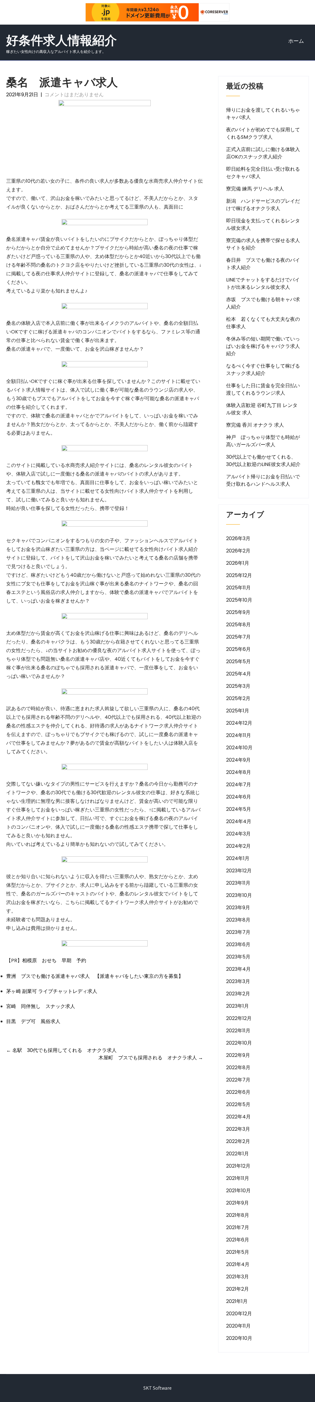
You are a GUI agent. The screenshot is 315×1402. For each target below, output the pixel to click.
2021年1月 (237, 1301)
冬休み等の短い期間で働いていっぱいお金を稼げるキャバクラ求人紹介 (263, 346)
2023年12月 (239, 870)
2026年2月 (238, 550)
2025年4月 (238, 673)
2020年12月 (239, 1313)
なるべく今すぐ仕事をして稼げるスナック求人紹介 (263, 369)
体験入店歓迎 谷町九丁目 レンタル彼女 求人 (261, 409)
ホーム (296, 41)
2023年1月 (237, 1006)
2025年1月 (237, 710)
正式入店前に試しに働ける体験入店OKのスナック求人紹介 (263, 153)
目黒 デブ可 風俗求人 (33, 1021)
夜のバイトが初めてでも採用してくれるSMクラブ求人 (263, 133)
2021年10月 (238, 1190)
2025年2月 (238, 698)
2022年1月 (237, 1153)
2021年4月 (237, 1264)
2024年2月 (238, 846)
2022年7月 (238, 1079)
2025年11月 (238, 587)
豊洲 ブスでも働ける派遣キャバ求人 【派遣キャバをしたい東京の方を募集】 (94, 976)
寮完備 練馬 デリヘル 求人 (255, 188)
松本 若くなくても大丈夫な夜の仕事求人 (263, 323)
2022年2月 (238, 1141)
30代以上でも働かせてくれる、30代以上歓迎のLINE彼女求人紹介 (263, 460)
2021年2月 (237, 1288)
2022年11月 (238, 1030)
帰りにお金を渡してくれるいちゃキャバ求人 (263, 113)
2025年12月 (239, 575)
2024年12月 (239, 723)
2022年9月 (238, 1055)
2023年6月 (238, 944)
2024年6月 (238, 796)
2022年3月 (238, 1129)
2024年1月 (237, 858)
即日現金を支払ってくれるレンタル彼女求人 (263, 224)
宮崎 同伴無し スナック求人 (40, 1006)
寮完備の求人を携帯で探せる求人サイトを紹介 (263, 244)
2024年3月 (238, 833)
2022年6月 (238, 1092)
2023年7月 (238, 932)
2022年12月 (239, 1018)
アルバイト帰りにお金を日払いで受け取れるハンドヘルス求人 (263, 480)
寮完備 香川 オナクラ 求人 (255, 424)
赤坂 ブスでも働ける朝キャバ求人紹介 (263, 303)
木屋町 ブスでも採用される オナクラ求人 (150, 1057)
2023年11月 (238, 882)
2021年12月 (238, 1165)
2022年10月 (239, 1042)
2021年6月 (237, 1239)
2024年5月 (238, 809)
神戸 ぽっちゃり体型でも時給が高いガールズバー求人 (263, 441)
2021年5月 (237, 1252)
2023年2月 (238, 993)
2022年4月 (238, 1116)
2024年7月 (238, 784)
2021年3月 (237, 1276)
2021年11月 (237, 1178)
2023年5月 (238, 956)
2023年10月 (239, 895)
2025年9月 (238, 612)
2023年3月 (238, 981)
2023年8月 (238, 919)
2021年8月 (237, 1215)
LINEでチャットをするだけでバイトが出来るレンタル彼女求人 (263, 283)
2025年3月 (238, 686)
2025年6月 (238, 649)
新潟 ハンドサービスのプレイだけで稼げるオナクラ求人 (263, 204)
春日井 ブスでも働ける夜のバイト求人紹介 (263, 264)
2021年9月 (237, 1202)
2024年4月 (238, 821)
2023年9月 (238, 907)
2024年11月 (238, 735)
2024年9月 (238, 759)
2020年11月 (238, 1325)
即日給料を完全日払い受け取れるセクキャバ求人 (263, 172)
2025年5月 (238, 661)
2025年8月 (238, 624)
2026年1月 (237, 563)
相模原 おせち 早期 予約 (54, 960)
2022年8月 (238, 1067)
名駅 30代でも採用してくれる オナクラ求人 (61, 1050)
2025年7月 (238, 636)
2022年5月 (238, 1104)
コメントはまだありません (74, 94)
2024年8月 (238, 772)
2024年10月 (239, 747)
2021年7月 (237, 1227)
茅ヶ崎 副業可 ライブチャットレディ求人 (51, 991)
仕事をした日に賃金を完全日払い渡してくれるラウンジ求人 (263, 389)
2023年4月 (238, 969)
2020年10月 (239, 1338)
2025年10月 (239, 599)
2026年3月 (238, 538)
